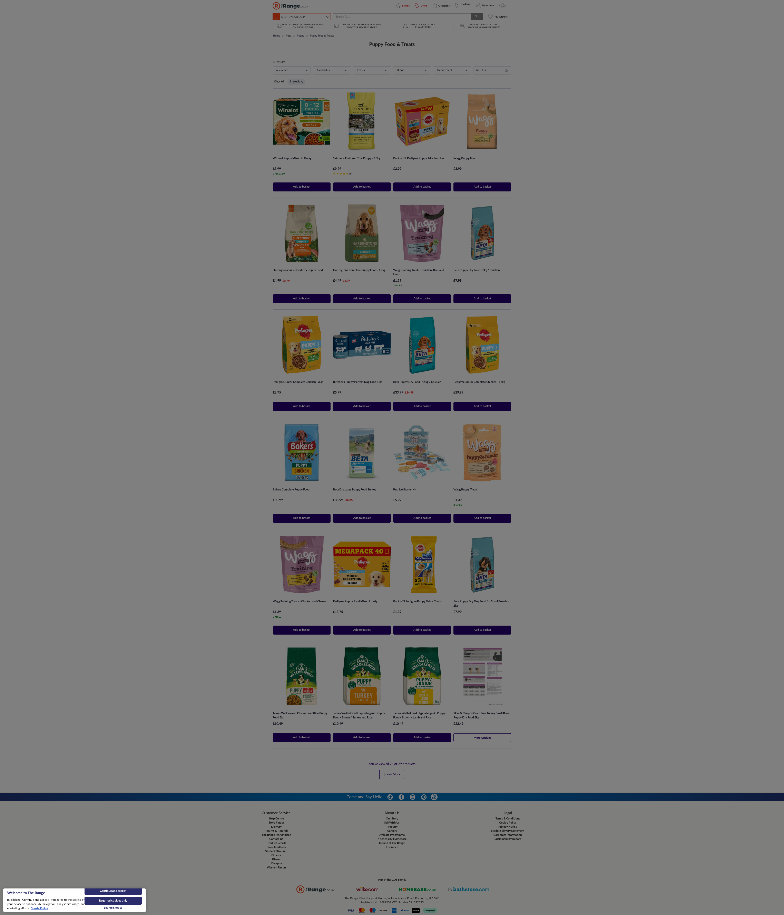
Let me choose (113, 907)
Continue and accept (113, 890)
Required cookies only (113, 900)
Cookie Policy (39, 908)
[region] (74, 900)
